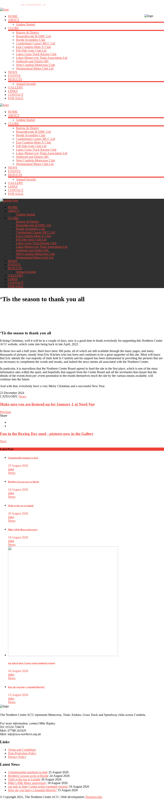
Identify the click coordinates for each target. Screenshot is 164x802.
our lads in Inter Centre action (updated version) (31, 663)
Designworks (93, 797)
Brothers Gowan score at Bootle (23, 481)
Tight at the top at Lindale (21, 505)
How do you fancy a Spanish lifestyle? (26, 687)
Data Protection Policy (22, 753)
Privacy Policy (17, 757)
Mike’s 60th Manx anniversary (23, 529)
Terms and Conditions (22, 749)
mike (11, 469)
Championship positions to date (23, 458)
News (22, 396)
